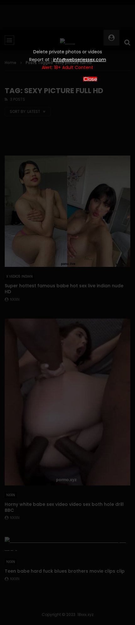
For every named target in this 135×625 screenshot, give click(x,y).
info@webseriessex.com (79, 59)
